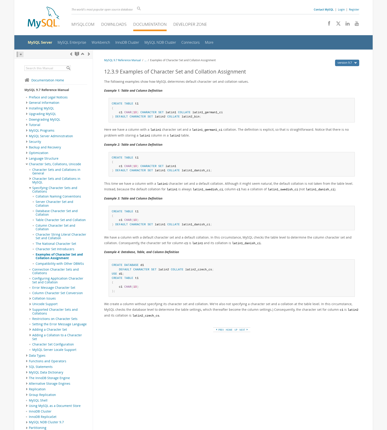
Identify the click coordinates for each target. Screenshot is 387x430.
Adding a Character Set (49, 330)
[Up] (82, 54)
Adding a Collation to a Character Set (57, 337)
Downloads (114, 24)
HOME (229, 329)
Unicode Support (45, 304)
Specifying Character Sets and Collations (54, 189)
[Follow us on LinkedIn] (346, 24)
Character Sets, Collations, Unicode (55, 164)
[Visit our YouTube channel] (355, 24)
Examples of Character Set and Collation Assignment (59, 256)
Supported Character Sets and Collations (55, 311)
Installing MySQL (41, 108)
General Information (44, 103)
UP (235, 329)
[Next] (89, 54)
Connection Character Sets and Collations (55, 271)
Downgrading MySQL (44, 119)
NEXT (242, 329)
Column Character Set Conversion (57, 293)
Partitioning (37, 428)
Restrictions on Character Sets (54, 319)
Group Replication (42, 395)
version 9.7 (345, 63)
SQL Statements (41, 367)
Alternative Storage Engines (49, 384)
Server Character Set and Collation (54, 203)
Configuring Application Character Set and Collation (57, 280)
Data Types (37, 356)
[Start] (77, 54)
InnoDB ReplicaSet (42, 417)
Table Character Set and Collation (61, 220)
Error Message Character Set (53, 288)
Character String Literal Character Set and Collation (61, 236)
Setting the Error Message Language (59, 324)
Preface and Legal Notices (48, 97)
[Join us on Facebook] (327, 24)
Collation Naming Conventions (58, 196)
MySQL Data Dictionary (46, 372)
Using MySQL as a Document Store (55, 406)
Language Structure (43, 158)
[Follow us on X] (337, 24)
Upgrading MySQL (42, 114)
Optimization (38, 153)
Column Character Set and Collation (55, 227)
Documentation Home (47, 80)
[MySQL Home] (44, 18)
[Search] (68, 68)
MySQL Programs (41, 130)
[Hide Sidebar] (20, 54)
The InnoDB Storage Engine (49, 378)
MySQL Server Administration (51, 136)
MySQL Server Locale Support (54, 350)
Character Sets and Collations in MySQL (56, 180)
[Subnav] (26, 102)
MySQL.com (83, 24)
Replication (37, 389)
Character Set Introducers (55, 249)
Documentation (150, 24)
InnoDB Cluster (40, 411)
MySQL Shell (38, 400)
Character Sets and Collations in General (56, 171)
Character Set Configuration (53, 344)
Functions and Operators (47, 361)
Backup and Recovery (45, 147)
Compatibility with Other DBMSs (60, 264)
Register (354, 9)
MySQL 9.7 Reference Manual (122, 60)
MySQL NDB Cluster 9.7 (46, 422)
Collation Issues (44, 298)
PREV (221, 329)
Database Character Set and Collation (57, 213)
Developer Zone (190, 24)
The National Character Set (56, 244)
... (145, 60)
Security (35, 142)
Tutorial (34, 125)
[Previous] (71, 54)
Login (341, 9)
